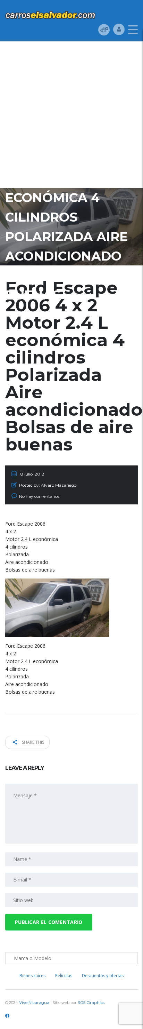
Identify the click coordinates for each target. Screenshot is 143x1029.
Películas (63, 976)
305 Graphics (91, 1002)
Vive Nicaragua (34, 1002)
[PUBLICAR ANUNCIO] (104, 29)
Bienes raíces (32, 976)
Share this (32, 742)
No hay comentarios (39, 496)
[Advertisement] (71, 116)
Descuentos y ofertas (103, 976)
